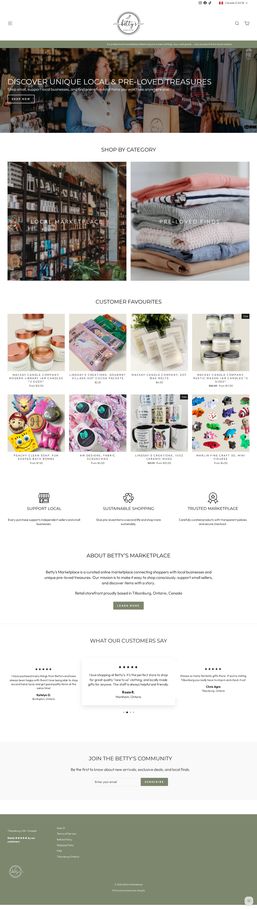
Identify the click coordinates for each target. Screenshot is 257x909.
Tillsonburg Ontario (68, 856)
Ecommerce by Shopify (133, 890)
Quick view (36, 367)
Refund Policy (64, 839)
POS (114, 890)
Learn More (128, 605)
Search (61, 828)
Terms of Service (66, 833)
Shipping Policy (65, 845)
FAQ (59, 850)
